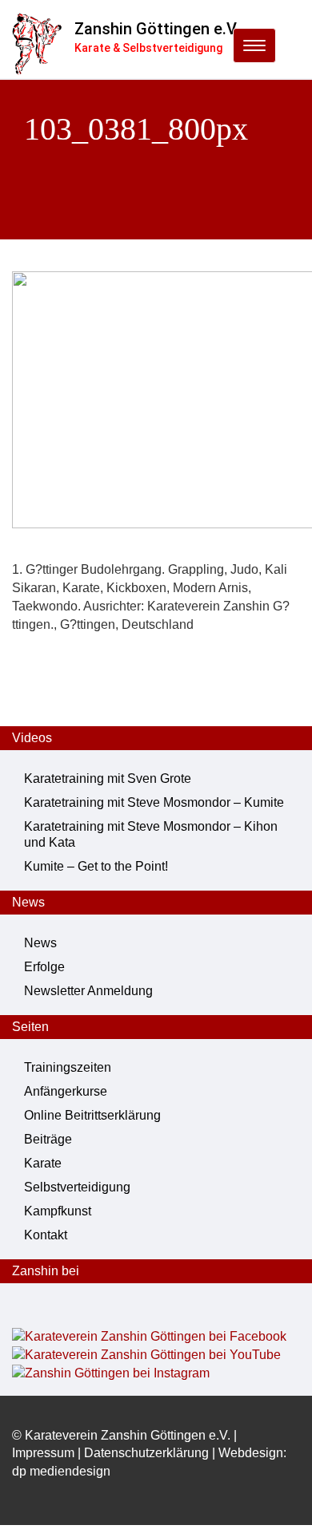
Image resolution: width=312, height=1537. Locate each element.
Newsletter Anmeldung (88, 991)
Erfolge (44, 967)
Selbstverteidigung (77, 1187)
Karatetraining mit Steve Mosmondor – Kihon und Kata (151, 834)
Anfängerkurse (65, 1091)
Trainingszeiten (67, 1067)
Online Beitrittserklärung (92, 1115)
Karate (43, 1163)
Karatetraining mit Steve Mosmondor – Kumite (154, 802)
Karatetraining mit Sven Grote (107, 778)
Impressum (43, 1453)
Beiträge (48, 1139)
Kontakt (45, 1235)
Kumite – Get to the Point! (96, 866)
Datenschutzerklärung (146, 1453)
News (40, 943)
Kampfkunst (57, 1211)
